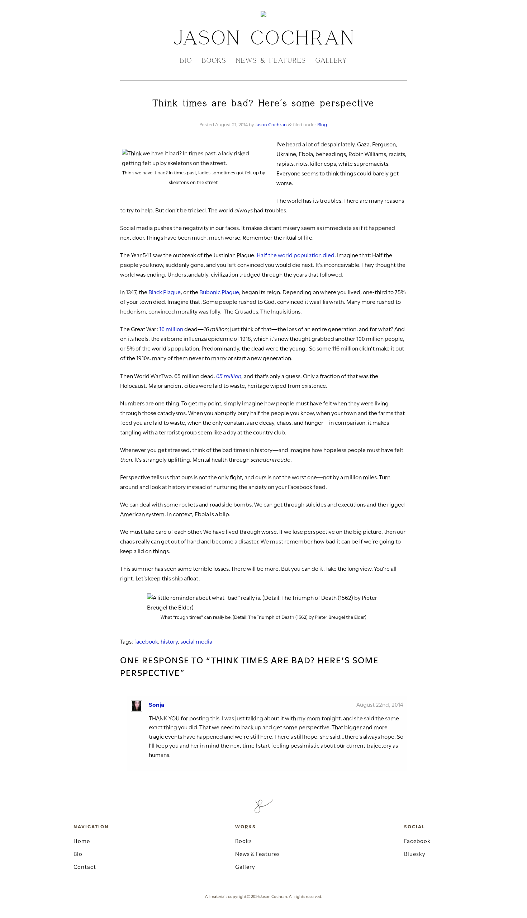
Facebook (417, 841)
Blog (322, 125)
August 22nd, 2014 (379, 705)
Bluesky (414, 854)
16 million (171, 329)
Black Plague (164, 292)
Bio (186, 61)
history (169, 642)
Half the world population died (295, 256)
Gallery (331, 61)
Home (81, 841)
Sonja (156, 705)
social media (196, 642)
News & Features (271, 61)
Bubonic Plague (219, 292)
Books (214, 61)
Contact (84, 867)
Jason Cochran (271, 125)
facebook (146, 642)
